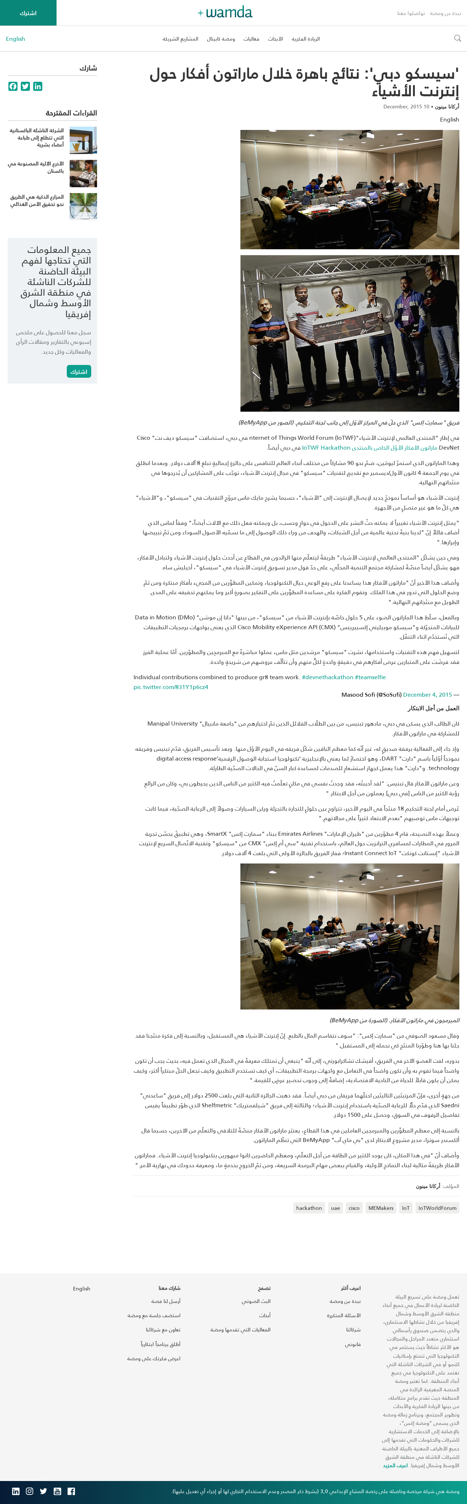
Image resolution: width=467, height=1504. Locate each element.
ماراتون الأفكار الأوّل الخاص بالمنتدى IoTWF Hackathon (369, 447)
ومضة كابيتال (221, 38)
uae (335, 1208)
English (15, 39)
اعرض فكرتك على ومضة (154, 1358)
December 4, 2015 (427, 694)
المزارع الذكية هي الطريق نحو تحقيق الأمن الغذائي (37, 200)
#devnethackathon (328, 676)
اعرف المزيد (395, 1465)
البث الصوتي (256, 1301)
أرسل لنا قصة (166, 1301)
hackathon (309, 1208)
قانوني (353, 1344)
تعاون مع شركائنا (163, 1329)
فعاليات (251, 38)
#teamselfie (370, 676)
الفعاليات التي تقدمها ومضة (241, 1329)
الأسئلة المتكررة (344, 1315)
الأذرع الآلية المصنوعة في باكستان (36, 167)
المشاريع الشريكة (180, 38)
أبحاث (265, 1315)
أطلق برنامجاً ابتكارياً (161, 1344)
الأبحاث (275, 38)
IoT (406, 1208)
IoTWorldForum (437, 1208)
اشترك (28, 12)
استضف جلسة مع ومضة (154, 1315)
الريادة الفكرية (306, 38)
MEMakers (380, 1208)
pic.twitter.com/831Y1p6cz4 (171, 686)
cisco (354, 1208)
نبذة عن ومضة (445, 13)
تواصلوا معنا (411, 13)
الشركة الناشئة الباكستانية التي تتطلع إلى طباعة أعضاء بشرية (37, 137)
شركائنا (353, 1329)
